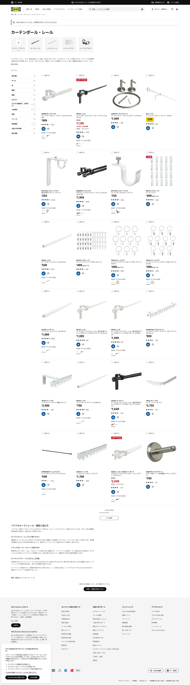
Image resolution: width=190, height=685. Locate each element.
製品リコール (97, 645)
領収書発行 (96, 641)
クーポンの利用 (66, 626)
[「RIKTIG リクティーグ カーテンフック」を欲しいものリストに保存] (153, 204)
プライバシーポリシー (124, 681)
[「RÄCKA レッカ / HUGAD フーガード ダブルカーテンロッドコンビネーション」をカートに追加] (113, 492)
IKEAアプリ (65, 649)
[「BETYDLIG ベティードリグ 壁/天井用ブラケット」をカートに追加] (44, 204)
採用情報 (154, 623)
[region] (26, 663)
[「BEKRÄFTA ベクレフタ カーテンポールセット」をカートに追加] (44, 129)
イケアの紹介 (156, 611)
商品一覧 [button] (29, 9)
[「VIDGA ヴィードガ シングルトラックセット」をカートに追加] (78, 485)
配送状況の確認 (66, 634)
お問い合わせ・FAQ (99, 653)
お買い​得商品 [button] (46, 9)
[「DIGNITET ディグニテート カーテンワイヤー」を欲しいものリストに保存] (118, 127)
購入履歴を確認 (127, 626)
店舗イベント (126, 615)
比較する (47, 75)
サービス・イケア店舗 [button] (75, 9)
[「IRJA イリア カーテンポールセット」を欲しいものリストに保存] (153, 128)
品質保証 (95, 634)
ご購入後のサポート (99, 623)
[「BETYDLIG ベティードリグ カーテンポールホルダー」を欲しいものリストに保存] (118, 204)
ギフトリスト (126, 634)
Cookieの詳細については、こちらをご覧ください (21, 672)
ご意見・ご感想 (98, 657)
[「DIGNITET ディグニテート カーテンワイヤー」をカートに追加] (113, 127)
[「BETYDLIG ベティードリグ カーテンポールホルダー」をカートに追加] (113, 204)
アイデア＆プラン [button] (59, 9)
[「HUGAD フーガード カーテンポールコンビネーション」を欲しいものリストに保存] (118, 417)
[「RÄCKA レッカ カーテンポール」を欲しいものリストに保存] (48, 273)
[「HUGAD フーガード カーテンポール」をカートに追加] (44, 343)
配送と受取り (65, 611)
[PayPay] (71, 670)
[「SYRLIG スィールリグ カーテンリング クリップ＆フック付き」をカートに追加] (113, 275)
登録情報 (125, 623)
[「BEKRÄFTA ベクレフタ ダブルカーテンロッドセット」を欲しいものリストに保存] (83, 206)
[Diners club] (59, 670)
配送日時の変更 (66, 638)
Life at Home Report (158, 630)
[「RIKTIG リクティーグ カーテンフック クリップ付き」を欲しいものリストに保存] (83, 273)
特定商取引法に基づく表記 (157, 681)
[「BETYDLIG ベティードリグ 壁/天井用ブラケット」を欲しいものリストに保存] (48, 204)
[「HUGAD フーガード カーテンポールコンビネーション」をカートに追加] (113, 417)
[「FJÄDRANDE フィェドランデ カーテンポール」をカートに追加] (44, 485)
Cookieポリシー (143, 681)
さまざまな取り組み (158, 615)
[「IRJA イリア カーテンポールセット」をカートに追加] (148, 128)
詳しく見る (14, 621)
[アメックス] (65, 670)
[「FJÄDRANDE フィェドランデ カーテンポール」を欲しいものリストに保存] (48, 485)
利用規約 (134, 681)
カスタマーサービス (99, 611)
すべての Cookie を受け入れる (16, 677)
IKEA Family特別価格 (128, 611)
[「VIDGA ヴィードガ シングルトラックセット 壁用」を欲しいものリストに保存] (48, 414)
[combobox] (114, 9)
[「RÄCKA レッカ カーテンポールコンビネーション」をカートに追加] (78, 136)
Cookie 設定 (33, 677)
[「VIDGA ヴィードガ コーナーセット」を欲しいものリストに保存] (153, 414)
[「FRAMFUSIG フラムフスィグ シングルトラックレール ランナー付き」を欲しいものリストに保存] (153, 345)
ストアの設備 (97, 615)
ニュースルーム (156, 626)
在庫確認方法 (65, 619)
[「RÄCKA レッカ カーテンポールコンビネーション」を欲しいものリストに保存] (83, 136)
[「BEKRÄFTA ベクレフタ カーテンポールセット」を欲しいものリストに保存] (48, 129)
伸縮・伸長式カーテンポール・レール (23, 578)
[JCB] (53, 670)
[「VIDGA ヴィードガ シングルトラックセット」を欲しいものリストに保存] (83, 485)
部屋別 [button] (37, 9)
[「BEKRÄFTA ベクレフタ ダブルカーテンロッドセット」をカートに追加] (78, 206)
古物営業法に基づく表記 (172, 681)
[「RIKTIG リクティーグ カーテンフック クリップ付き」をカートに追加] (78, 273)
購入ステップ (65, 630)
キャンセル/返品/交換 (68, 641)
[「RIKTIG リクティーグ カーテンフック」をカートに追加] (148, 204)
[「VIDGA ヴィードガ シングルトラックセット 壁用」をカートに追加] (44, 414)
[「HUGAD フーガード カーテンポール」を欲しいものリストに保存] (48, 343)
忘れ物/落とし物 (98, 638)
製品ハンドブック (98, 630)
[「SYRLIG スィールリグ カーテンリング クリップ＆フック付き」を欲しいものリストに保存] (118, 275)
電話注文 (64, 645)
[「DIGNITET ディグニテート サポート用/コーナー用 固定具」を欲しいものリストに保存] (153, 487)
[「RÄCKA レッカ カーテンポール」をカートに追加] (44, 273)
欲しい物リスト (127, 630)
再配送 (95, 660)
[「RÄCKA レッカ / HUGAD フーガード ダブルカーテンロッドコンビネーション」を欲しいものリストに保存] (118, 492)
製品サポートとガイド (100, 626)
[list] (95, 44)
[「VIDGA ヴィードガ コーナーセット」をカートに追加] (148, 414)
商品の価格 (64, 623)
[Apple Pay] (78, 670)
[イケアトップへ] (16, 9)
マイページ (125, 619)
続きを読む (14, 64)
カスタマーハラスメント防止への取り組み (106, 649)
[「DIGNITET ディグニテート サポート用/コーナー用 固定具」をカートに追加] (148, 487)
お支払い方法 (65, 615)
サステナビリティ (157, 619)
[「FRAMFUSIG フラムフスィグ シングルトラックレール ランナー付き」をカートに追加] (148, 345)
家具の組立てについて (100, 619)
